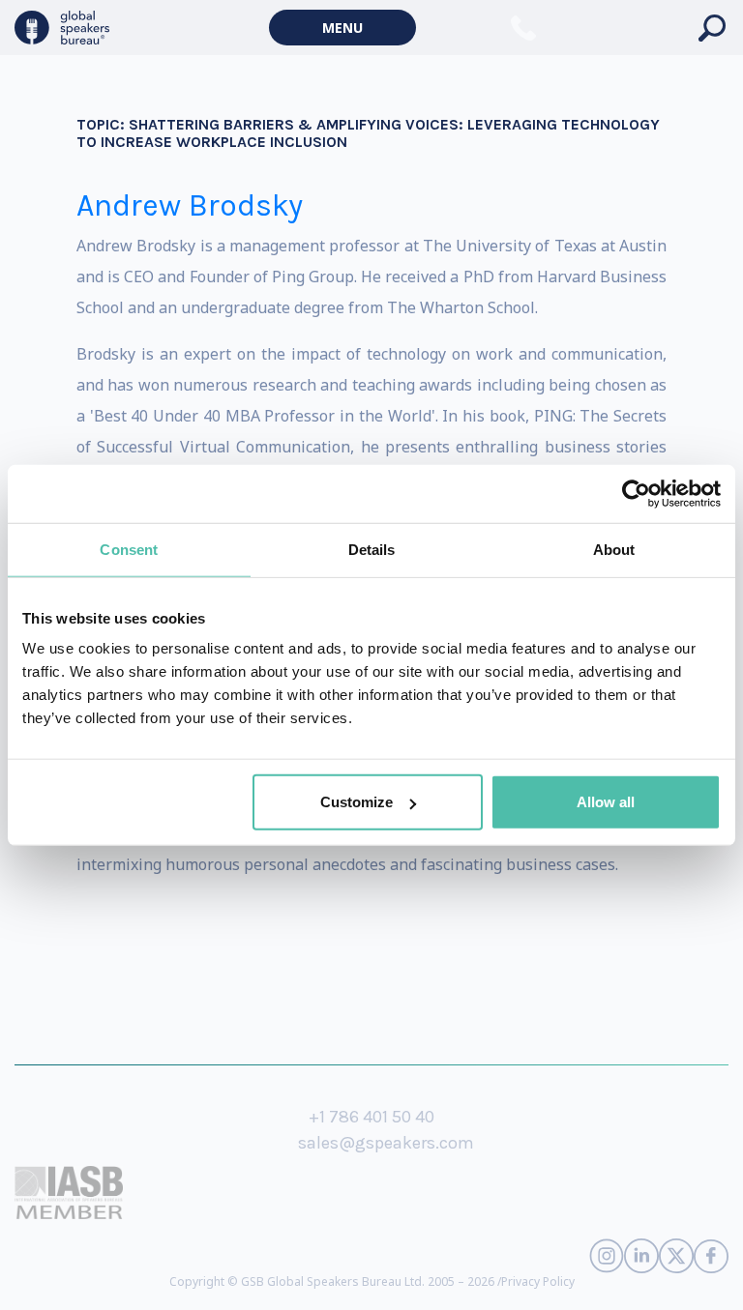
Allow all (606, 802)
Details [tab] (372, 548)
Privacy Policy (538, 1281)
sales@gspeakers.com (386, 1142)
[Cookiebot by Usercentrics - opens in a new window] (636, 493)
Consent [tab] (129, 548)
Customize (356, 802)
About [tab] (614, 548)
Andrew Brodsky (189, 205)
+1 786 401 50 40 (371, 1116)
